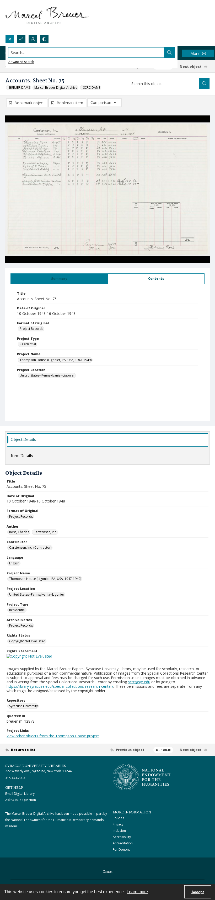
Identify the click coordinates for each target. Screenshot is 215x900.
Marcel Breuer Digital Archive (55, 87)
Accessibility (122, 837)
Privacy (118, 824)
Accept (197, 892)
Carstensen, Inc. (45, 532)
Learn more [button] (137, 892)
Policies (118, 818)
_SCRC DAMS (91, 87)
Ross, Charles (19, 532)
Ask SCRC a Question (20, 800)
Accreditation (123, 843)
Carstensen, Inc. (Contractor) (30, 547)
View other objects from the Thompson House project (53, 735)
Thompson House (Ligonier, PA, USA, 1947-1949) (56, 360)
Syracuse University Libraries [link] (35, 766)
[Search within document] (204, 83)
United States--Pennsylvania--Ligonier (47, 375)
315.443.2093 (15, 778)
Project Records (31, 328)
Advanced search (21, 62)
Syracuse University (23, 706)
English (14, 563)
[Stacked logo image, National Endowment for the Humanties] (141, 777)
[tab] (59, 279)
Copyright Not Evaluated (27, 641)
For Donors (121, 849)
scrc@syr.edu (139, 681)
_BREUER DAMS (19, 87)
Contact (107, 871)
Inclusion (119, 830)
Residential (28, 344)
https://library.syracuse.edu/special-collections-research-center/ (60, 686)
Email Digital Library (20, 793)
